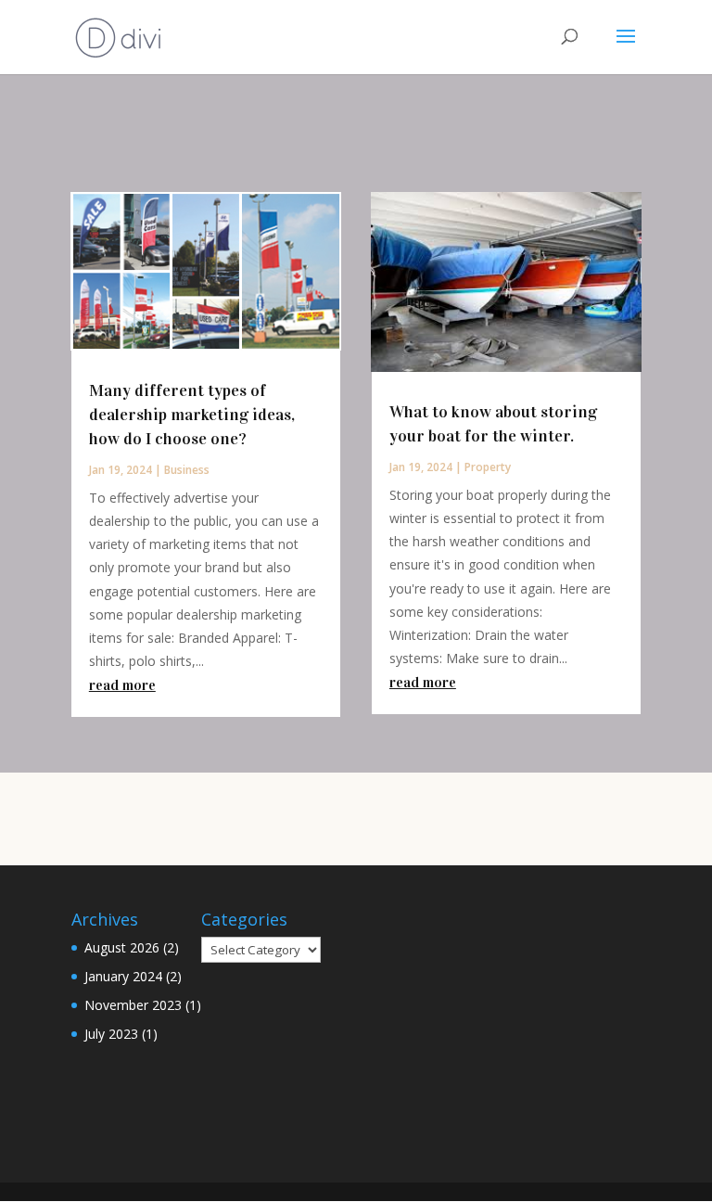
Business (187, 470)
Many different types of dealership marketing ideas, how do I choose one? (192, 414)
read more (122, 685)
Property (487, 467)
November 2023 (133, 1005)
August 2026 (121, 947)
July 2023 (111, 1033)
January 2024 (123, 976)
